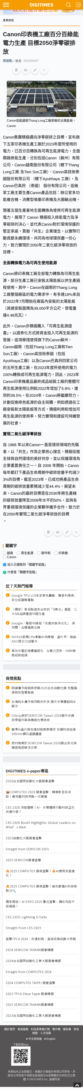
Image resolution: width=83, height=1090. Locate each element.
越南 (10, 553)
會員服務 (23, 1029)
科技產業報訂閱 (40, 1029)
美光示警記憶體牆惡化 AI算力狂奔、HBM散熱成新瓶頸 (44, 652)
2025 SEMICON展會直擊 (23, 860)
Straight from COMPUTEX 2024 (29, 972)
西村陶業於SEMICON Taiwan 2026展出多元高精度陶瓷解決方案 (44, 745)
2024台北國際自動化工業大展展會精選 (33, 961)
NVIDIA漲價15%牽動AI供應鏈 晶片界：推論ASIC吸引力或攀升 (44, 639)
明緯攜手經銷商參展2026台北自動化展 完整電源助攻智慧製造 (44, 690)
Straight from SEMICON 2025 (27, 849)
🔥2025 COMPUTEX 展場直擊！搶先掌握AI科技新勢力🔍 (41, 888)
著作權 (56, 1029)
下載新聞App (21, 1044)
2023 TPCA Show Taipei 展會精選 (30, 994)
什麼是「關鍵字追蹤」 (22, 572)
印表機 (63, 553)
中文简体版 (35, 1038)
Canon (11, 557)
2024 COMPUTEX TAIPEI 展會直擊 (30, 983)
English (51, 1038)
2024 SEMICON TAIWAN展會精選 (30, 950)
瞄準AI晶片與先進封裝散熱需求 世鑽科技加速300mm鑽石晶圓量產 (44, 731)
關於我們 (9, 1029)
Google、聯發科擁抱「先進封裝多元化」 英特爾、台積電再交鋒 (43, 625)
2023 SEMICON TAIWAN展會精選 (30, 1004)
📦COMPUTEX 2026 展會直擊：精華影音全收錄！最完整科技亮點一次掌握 (38, 794)
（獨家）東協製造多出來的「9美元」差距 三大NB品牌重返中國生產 (44, 611)
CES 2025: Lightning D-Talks (26, 917)
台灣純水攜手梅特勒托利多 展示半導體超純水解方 (44, 703)
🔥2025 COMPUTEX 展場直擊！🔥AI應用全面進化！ (40, 873)
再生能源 (27, 553)
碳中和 (46, 553)
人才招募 (45, 1032)
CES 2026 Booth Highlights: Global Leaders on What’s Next (40, 824)
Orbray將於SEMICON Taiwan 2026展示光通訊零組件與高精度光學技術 (43, 717)
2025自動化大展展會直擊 (24, 838)
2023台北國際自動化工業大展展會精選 (33, 1015)
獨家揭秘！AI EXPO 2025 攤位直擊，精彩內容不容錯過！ (40, 903)
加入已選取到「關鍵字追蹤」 (27, 564)
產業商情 (8, 20)
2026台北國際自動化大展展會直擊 (30, 781)
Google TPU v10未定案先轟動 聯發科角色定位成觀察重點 (43, 597)
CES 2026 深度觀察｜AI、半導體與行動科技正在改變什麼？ (40, 809)
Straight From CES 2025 (23, 928)
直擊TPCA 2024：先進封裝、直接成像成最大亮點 (41, 939)
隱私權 (67, 1029)
